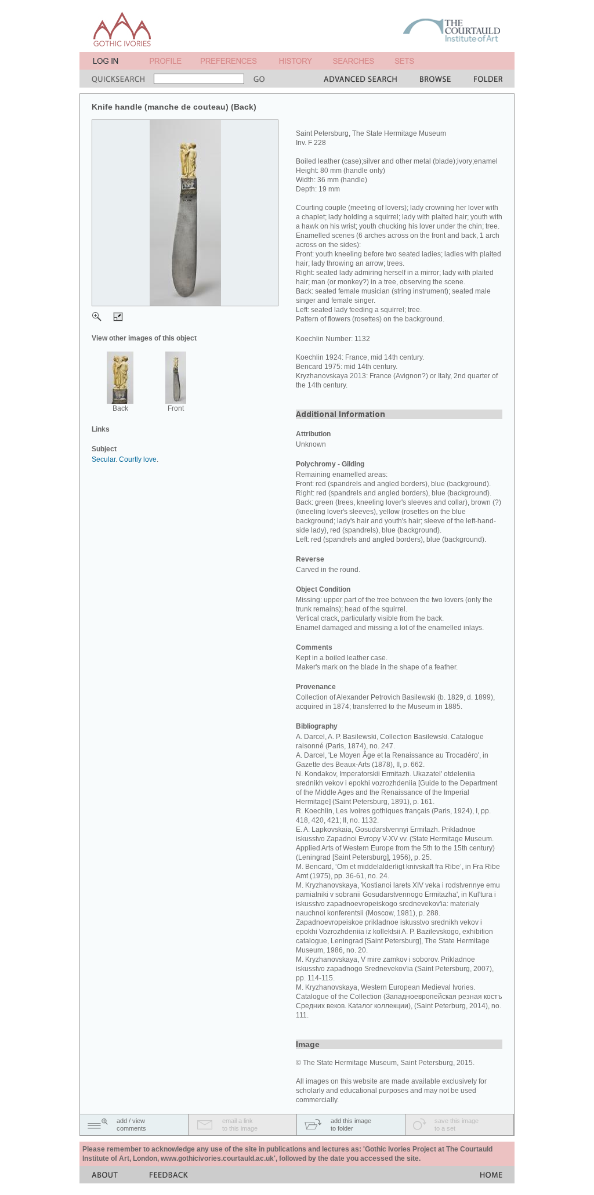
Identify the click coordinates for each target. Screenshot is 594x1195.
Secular (103, 459)
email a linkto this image (240, 1124)
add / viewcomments (131, 1124)
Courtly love (138, 459)
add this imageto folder (351, 1124)
